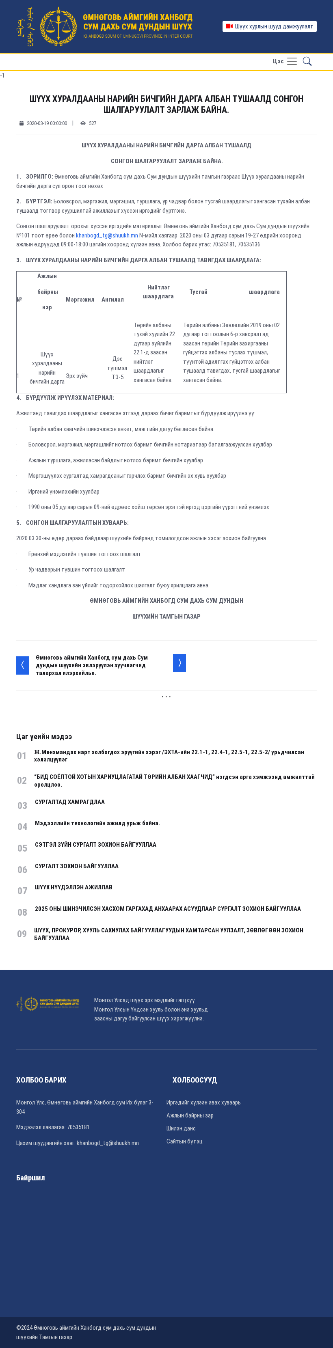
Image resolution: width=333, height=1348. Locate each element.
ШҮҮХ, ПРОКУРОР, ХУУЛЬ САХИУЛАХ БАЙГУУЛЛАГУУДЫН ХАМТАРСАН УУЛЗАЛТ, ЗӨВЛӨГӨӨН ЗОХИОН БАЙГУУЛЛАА (168, 934)
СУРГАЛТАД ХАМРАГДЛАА (70, 802)
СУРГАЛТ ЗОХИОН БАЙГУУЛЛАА (77, 866)
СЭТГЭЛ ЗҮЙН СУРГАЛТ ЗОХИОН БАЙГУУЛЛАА (95, 844)
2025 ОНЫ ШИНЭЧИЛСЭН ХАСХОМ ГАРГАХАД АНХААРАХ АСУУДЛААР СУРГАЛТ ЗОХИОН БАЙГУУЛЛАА (168, 908)
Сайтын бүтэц (184, 1141)
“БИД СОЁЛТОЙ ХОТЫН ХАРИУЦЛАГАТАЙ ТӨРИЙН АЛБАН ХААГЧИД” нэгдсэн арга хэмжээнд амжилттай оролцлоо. (174, 780)
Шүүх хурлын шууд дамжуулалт (273, 26)
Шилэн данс (181, 1128)
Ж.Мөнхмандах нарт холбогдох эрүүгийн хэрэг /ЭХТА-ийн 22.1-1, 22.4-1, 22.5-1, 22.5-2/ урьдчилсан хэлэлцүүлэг (169, 756)
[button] (307, 62)
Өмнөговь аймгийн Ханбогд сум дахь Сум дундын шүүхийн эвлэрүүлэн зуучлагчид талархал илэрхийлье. (92, 665)
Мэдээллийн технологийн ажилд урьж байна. (97, 823)
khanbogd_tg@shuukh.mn (107, 235)
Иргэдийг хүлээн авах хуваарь (203, 1102)
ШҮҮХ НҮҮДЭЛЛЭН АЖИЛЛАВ (73, 887)
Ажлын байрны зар (190, 1115)
